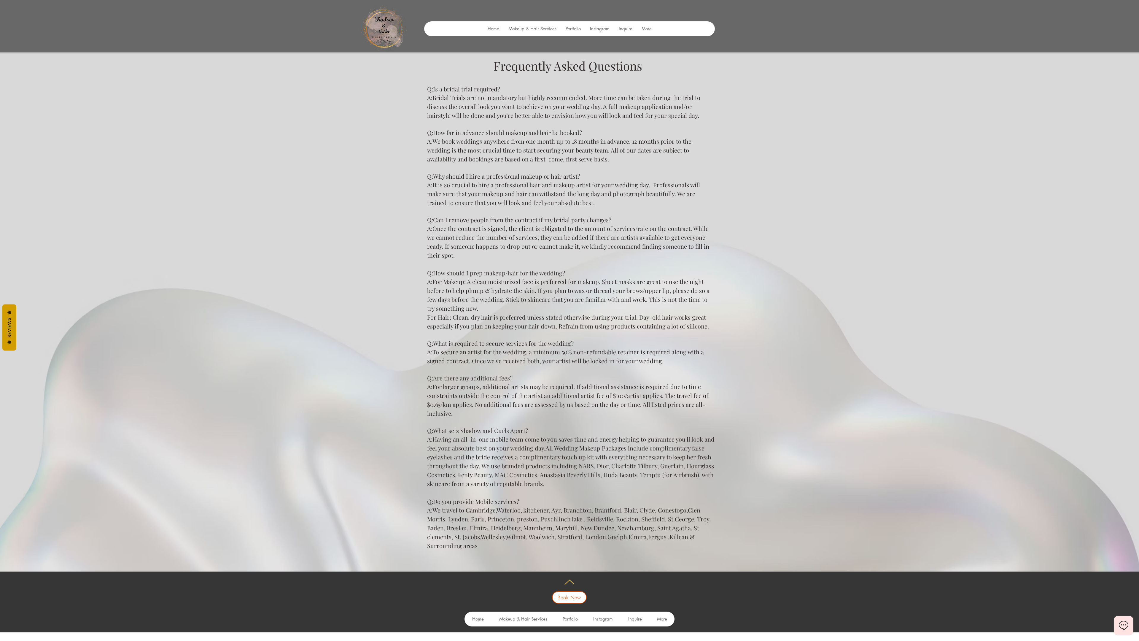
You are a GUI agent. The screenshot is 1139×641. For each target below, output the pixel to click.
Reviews (9, 328)
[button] (646, 28)
